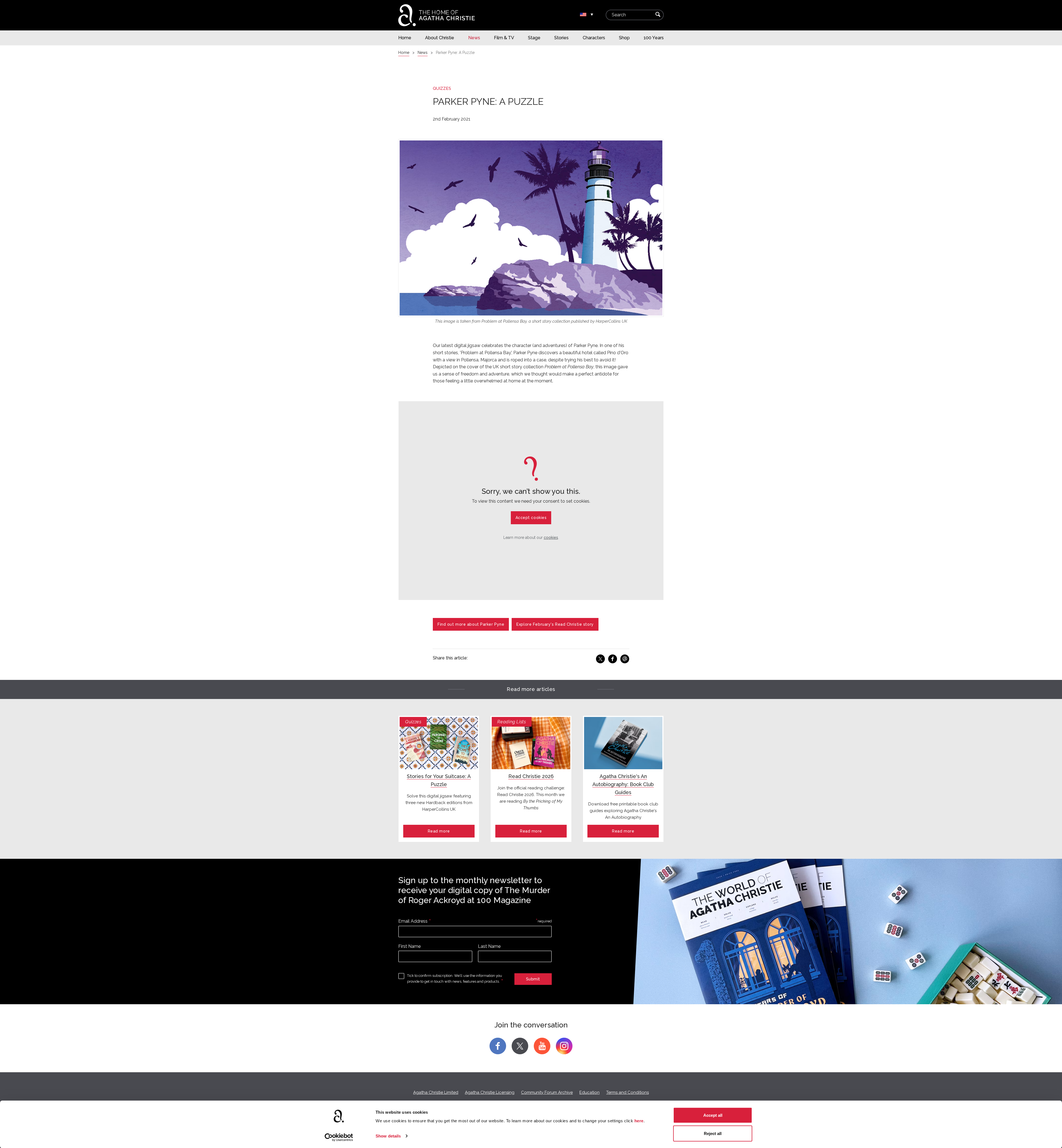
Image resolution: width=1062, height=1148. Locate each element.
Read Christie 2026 (531, 776)
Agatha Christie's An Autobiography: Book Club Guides (623, 784)
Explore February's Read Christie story (555, 624)
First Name (409, 946)
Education (589, 1092)
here (639, 1120)
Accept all (712, 1115)
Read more (439, 831)
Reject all (713, 1133)
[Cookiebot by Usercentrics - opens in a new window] (339, 1137)
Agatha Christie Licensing (489, 1092)
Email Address (413, 921)
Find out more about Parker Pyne (471, 624)
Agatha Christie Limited (435, 1092)
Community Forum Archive (547, 1092)
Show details (388, 1136)
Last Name (489, 946)
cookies (551, 537)
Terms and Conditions (627, 1092)
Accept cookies (531, 517)
